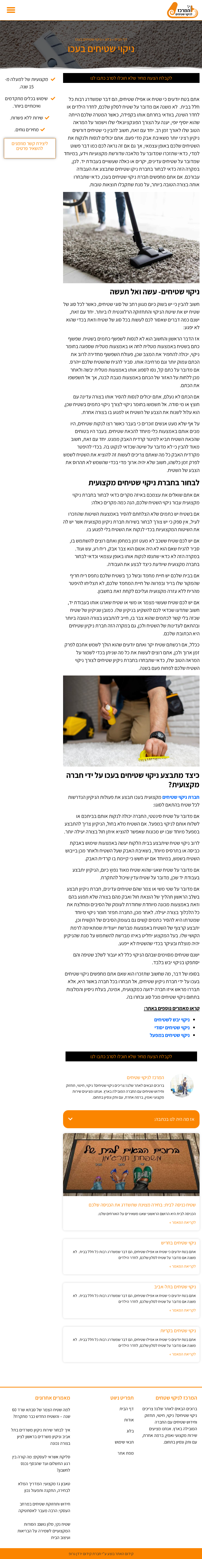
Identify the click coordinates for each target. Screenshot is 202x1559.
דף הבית (120, 39)
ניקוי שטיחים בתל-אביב (175, 1286)
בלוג (108, 39)
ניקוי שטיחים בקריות (178, 1330)
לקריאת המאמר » (182, 1222)
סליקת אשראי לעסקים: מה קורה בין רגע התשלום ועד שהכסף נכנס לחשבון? (41, 1463)
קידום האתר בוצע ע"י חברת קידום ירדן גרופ (101, 1553)
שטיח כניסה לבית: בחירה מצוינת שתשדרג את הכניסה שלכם (142, 1205)
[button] (11, 10)
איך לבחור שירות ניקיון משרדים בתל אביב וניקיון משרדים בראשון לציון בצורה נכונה (40, 1436)
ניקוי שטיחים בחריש (178, 1243)
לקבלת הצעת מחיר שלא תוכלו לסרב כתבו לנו (131, 78)
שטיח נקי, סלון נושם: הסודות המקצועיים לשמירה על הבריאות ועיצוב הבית (43, 1530)
